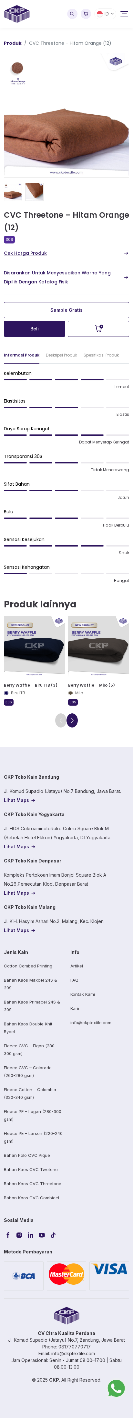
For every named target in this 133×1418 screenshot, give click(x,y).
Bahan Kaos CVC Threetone (32, 1183)
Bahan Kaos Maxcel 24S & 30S (30, 983)
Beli (34, 328)
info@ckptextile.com (90, 1022)
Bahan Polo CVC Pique (27, 1155)
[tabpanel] (66, 479)
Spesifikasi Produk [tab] (101, 355)
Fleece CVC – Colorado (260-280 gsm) (28, 1071)
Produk (13, 43)
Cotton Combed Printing (28, 965)
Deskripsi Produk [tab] (61, 355)
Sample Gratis (66, 310)
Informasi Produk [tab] (21, 355)
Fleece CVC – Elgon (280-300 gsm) (30, 1049)
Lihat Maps (16, 800)
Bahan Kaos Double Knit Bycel (28, 1027)
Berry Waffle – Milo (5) (91, 685)
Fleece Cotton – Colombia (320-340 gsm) (30, 1093)
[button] (72, 720)
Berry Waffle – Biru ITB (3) (30, 685)
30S (9, 239)
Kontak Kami (82, 994)
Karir (75, 1008)
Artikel (76, 965)
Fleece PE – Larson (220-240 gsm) (33, 1137)
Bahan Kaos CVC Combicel (31, 1197)
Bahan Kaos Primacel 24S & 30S (32, 1005)
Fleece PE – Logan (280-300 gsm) (32, 1115)
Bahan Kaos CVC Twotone (31, 1169)
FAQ (74, 980)
